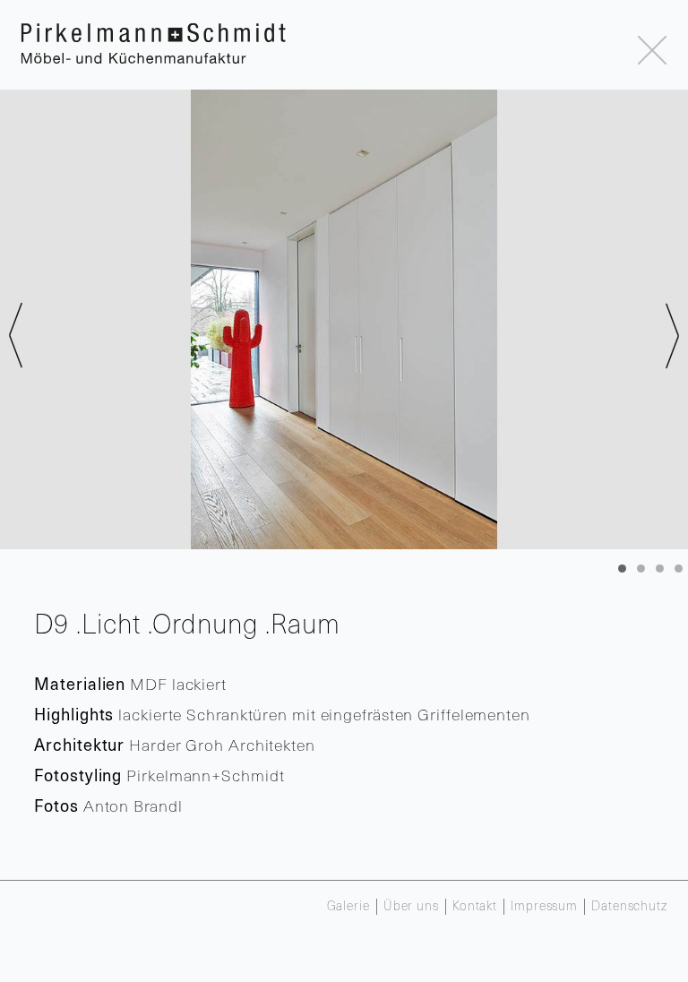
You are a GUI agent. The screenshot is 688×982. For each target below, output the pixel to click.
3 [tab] (660, 568)
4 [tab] (679, 568)
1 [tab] (622, 568)
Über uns (411, 906)
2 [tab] (641, 568)
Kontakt (474, 906)
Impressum (544, 906)
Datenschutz (629, 906)
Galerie (348, 906)
